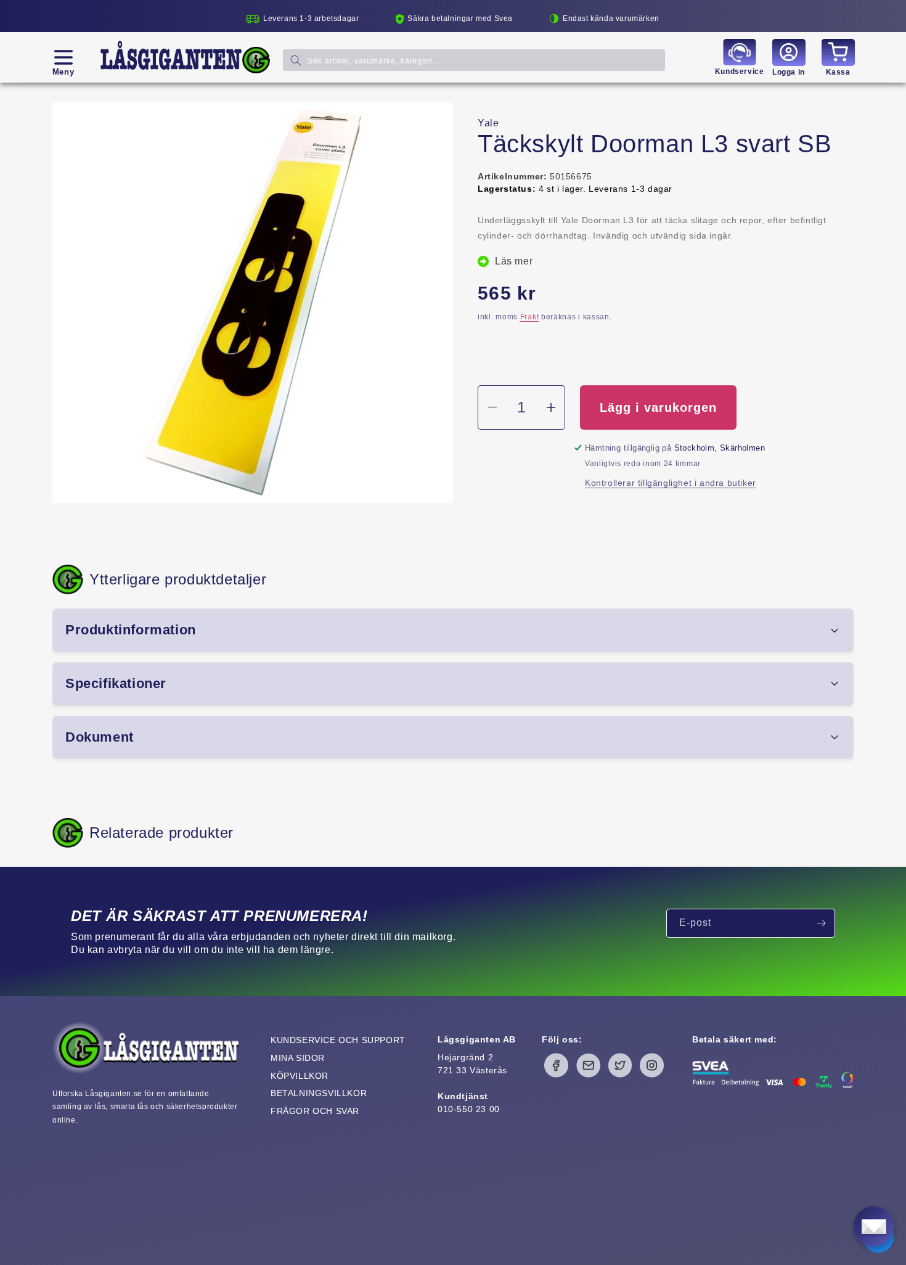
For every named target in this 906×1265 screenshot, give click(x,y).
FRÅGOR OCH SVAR (315, 1111)
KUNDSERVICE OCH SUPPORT (338, 1040)
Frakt (529, 317)
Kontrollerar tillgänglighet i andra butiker (670, 483)
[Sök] (295, 60)
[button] (63, 57)
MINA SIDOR (298, 1058)
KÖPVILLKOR (300, 1076)
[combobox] (474, 60)
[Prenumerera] (821, 923)
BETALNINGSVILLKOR (319, 1093)
